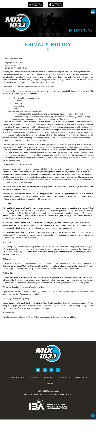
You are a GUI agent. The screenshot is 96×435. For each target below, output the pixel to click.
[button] (93, 12)
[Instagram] (45, 370)
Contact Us (33, 377)
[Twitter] (51, 370)
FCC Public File (64, 377)
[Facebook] (38, 370)
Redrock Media (53, 391)
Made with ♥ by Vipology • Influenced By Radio (48, 394)
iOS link (55, 4)
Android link (35, 4)
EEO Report (48, 377)
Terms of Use (48, 383)
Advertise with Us (16, 377)
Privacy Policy (81, 377)
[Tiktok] (58, 370)
